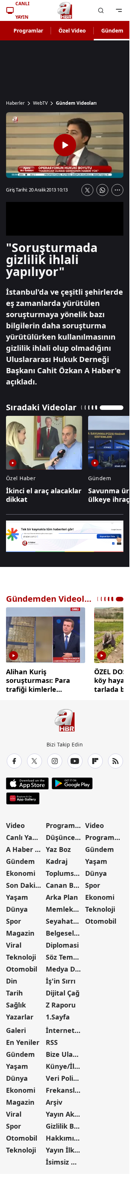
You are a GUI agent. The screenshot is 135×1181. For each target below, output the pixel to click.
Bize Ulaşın (64, 1051)
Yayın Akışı (63, 1111)
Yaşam (17, 894)
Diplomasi (62, 942)
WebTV (40, 103)
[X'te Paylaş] (87, 190)
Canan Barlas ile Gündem (65, 882)
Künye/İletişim (65, 1063)
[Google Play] (72, 781)
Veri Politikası (65, 1075)
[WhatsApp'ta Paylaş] (102, 190)
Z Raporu (61, 1002)
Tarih (14, 990)
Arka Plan (62, 894)
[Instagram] (54, 758)
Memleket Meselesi (65, 906)
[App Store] (27, 781)
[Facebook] (14, 758)
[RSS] (115, 758)
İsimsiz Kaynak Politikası (65, 1159)
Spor (13, 918)
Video (15, 822)
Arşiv (54, 1099)
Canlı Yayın (24, 834)
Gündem (112, 30)
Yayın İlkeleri (65, 1147)
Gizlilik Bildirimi (65, 1123)
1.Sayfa (58, 1014)
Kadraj (57, 858)
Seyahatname (65, 918)
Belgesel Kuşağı (65, 930)
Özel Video (72, 30)
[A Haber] (65, 10)
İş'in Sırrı (60, 978)
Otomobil (21, 966)
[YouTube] (75, 758)
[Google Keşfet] (64, 536)
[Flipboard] (95, 758)
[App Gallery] (22, 796)
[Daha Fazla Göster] (117, 190)
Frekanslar (64, 1087)
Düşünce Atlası (65, 834)
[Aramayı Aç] (100, 10)
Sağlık (16, 1002)
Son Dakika (25, 882)
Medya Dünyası (65, 966)
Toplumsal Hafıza (65, 870)
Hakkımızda (65, 1135)
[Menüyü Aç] (118, 10)
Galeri (16, 1027)
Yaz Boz (58, 846)
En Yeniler (22, 1039)
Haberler (15, 103)
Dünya (17, 906)
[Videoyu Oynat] (65, 145)
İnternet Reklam (65, 1027)
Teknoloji (21, 954)
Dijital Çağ (63, 990)
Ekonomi (20, 870)
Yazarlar (19, 1014)
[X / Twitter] (34, 758)
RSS (52, 1039)
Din (11, 978)
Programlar (28, 30)
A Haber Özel (25, 846)
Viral (13, 942)
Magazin (20, 930)
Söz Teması (64, 954)
